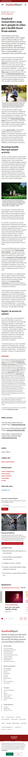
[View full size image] (14, 93)
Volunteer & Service (8, 710)
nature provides (10, 130)
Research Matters (7, 668)
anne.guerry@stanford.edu (16, 430)
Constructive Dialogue (8, 648)
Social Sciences (7, 683)
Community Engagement (9, 690)
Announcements (14, 719)
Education (6, 676)
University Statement (8, 651)
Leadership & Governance (9, 661)
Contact (3, 723)
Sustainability (5, 478)
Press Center (24, 723)
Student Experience (8, 704)
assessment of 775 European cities (16, 257)
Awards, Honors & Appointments (11, 655)
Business (5, 671)
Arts (4, 692)
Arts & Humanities (7, 670)
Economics (6, 675)
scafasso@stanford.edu (9, 438)
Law (4, 680)
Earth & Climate (5, 474)
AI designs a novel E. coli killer (12, 563)
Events (5, 700)
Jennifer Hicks (10, 372)
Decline (18, 754)
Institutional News (7, 659)
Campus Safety (7, 696)
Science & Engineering (7, 14)
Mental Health (6, 708)
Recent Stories (22, 719)
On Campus (6, 688)
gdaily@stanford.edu (18, 425)
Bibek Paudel (19, 374)
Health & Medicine (6, 476)
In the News (18, 717)
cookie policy (4, 750)
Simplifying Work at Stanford (10, 650)
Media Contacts (15, 723)
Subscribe (9, 723)
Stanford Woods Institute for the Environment (13, 363)
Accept (9, 754)
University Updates (5, 719)
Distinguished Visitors (8, 658)
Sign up (5, 509)
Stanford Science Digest (12, 409)
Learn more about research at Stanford (12, 543)
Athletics (5, 693)
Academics (6, 707)
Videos (2, 717)
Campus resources (8, 695)
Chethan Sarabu (15, 370)
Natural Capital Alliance (8, 462)
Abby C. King (20, 369)
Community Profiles (10, 717)
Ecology (3, 480)
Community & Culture (8, 698)
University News (7, 646)
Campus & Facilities (8, 656)
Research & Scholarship (9, 666)
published (4, 63)
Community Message (8, 653)
